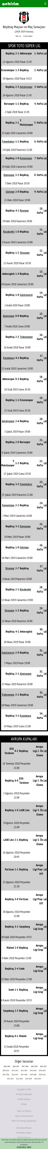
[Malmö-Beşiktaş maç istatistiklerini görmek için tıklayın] (45, 947)
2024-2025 (37, 1079)
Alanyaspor (8, 316)
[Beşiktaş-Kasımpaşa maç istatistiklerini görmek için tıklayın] (45, 715)
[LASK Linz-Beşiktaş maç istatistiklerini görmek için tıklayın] (45, 840)
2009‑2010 (43, 1066)
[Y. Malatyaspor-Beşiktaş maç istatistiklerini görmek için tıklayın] (45, 463)
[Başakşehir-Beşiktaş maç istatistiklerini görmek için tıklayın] (45, 231)
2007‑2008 (25, 1066)
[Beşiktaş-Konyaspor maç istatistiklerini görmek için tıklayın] (45, 526)
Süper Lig (18, 36)
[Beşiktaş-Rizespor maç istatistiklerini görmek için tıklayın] (45, 210)
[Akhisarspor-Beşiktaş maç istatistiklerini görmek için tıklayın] (45, 379)
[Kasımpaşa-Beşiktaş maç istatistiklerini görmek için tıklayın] (45, 358)
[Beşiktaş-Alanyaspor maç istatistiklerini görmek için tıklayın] (45, 673)
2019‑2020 (33, 1075)
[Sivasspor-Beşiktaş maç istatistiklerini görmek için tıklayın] (45, 610)
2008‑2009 (34, 1066)
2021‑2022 (10, 1079)
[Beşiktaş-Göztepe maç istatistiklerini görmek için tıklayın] (45, 547)
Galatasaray (26, 295)
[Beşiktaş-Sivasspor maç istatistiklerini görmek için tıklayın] (45, 252)
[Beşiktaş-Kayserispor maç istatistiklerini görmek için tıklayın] (45, 158)
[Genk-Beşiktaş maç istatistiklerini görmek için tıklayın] (45, 989)
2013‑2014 (33, 1070)
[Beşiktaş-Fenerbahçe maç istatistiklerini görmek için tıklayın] (45, 484)
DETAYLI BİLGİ (21, 1147)
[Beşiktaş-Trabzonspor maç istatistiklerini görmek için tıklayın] (45, 337)
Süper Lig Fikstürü (24, 1110)
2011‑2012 (15, 1070)
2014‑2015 (42, 1070)
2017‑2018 (24, 1075)
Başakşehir (8, 231)
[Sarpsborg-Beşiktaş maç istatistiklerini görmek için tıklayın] (45, 1011)
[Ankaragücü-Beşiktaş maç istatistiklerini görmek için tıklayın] (45, 274)
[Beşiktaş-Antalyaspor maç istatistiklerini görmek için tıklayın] (45, 87)
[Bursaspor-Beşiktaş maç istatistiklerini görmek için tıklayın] (45, 103)
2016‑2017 (15, 1075)
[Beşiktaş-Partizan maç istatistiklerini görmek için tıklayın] (45, 899)
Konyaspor (9, 175)
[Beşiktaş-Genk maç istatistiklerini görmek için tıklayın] (45, 968)
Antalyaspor (26, 87)
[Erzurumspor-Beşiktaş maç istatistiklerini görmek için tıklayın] (45, 70)
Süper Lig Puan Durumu (24, 1115)
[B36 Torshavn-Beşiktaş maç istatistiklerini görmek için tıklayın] (45, 751)
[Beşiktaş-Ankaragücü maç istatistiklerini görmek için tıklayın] (45, 631)
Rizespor (24, 210)
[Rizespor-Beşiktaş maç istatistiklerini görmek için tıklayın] (45, 568)
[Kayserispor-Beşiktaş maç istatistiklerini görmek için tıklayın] (45, 505)
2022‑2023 (19, 1079)
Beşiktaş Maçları (24, 1137)
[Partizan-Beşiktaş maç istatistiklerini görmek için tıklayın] (45, 869)
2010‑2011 (6, 1070)
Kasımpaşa (8, 358)
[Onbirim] (10, 3)
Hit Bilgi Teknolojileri (24, 1094)
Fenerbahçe (8, 141)
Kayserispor (26, 158)
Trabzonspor (26, 337)
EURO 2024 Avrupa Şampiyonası (24, 1120)
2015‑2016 (6, 1075)
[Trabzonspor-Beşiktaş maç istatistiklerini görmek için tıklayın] (45, 694)
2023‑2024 (28, 1079)
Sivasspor (25, 252)
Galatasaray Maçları (24, 1127)
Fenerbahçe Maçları (24, 1132)
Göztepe (10, 191)
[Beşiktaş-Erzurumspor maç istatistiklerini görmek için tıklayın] (45, 400)
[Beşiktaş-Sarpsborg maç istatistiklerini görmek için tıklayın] (45, 926)
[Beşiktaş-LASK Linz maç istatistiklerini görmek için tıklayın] (45, 810)
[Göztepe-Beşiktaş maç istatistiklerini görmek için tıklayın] (45, 191)
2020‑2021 (42, 1075)
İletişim (24, 1104)
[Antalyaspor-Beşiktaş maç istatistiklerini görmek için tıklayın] (45, 421)
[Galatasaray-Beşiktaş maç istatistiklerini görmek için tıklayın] (45, 652)
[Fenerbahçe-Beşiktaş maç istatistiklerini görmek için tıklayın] (45, 141)
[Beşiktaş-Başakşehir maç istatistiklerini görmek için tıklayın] (45, 589)
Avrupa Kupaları (28, 36)
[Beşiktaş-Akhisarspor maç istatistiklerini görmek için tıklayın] (45, 53)
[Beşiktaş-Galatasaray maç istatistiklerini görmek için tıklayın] (45, 295)
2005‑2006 (7, 1066)
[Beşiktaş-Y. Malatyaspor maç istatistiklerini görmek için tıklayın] (45, 122)
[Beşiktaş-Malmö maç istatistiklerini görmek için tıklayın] (45, 1036)
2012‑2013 (24, 1070)
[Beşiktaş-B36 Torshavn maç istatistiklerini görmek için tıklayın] (45, 780)
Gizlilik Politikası (24, 1099)
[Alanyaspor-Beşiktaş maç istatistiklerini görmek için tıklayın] (45, 316)
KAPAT (29, 1147)
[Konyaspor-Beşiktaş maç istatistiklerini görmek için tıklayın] (45, 175)
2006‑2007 (16, 1066)
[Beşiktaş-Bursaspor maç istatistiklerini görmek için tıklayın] (45, 442)
